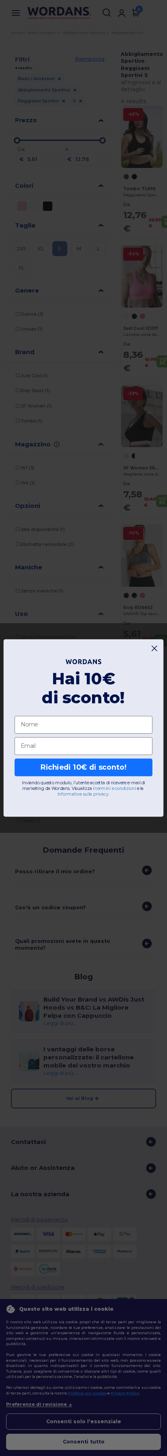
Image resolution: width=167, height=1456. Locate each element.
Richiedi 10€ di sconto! (83, 767)
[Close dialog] (154, 648)
